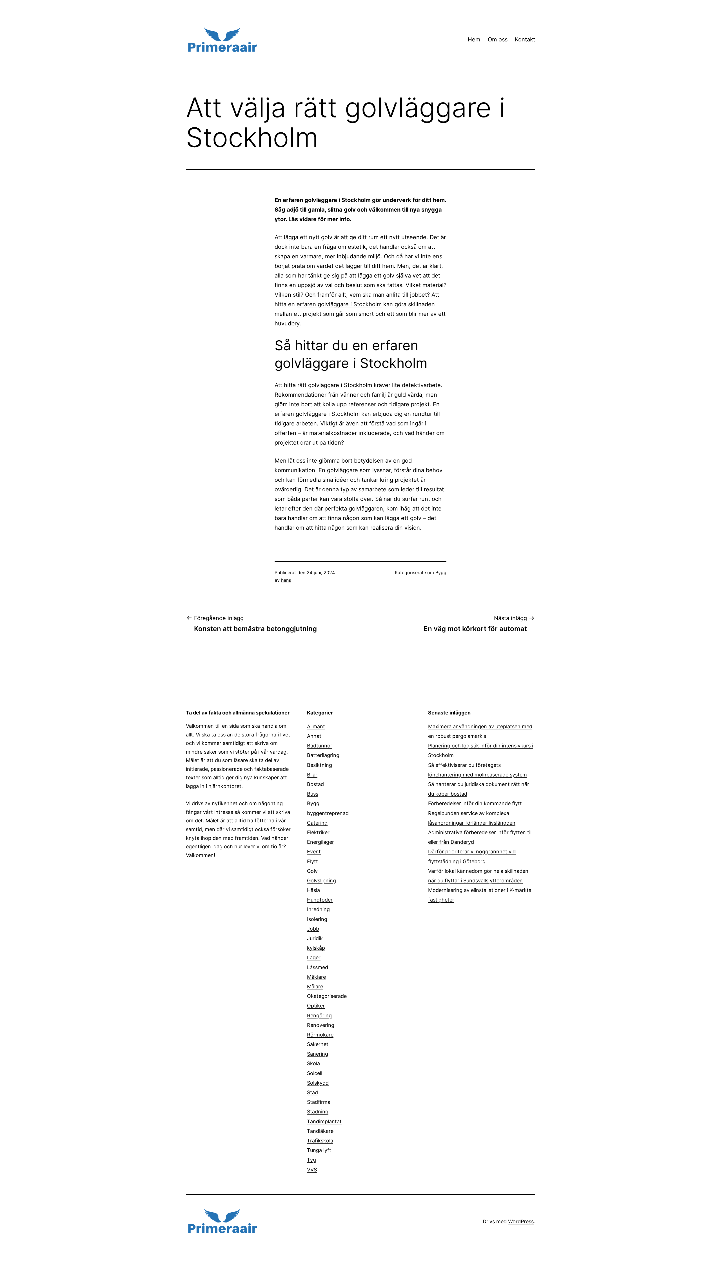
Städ (312, 1092)
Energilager (320, 842)
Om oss (498, 39)
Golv (312, 871)
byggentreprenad (328, 813)
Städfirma (318, 1102)
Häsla (313, 890)
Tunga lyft (319, 1150)
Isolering (317, 919)
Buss (312, 794)
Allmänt (316, 726)
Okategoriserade (327, 996)
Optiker (316, 1006)
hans (286, 580)
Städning (317, 1112)
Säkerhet (317, 1044)
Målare (315, 986)
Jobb (313, 929)
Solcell (314, 1073)
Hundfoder (320, 900)
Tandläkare (320, 1131)
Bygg (440, 572)
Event (314, 851)
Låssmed (317, 967)
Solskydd (318, 1083)
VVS (312, 1170)
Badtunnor (319, 746)
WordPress (521, 1221)
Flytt (312, 861)
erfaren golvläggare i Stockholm (339, 304)
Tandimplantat (324, 1121)
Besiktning (319, 765)
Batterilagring (323, 755)
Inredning (318, 909)
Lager (314, 957)
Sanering (317, 1054)
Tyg (311, 1160)
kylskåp (316, 948)
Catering (317, 823)
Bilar (312, 775)
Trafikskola (320, 1141)
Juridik (315, 938)
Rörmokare (320, 1035)
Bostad (315, 784)
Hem (474, 39)
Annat (314, 736)
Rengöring (319, 1015)
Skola (313, 1063)
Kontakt (525, 39)
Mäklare (316, 977)
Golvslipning (321, 881)
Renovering (320, 1025)
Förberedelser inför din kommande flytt (475, 803)
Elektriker (318, 832)
